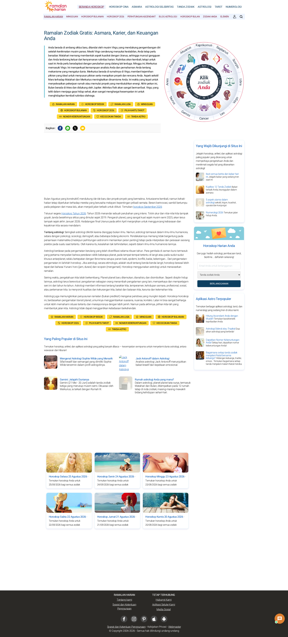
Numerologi (234, 7)
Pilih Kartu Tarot (134, 110)
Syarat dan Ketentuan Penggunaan (124, 607)
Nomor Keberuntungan (76, 116)
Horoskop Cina (118, 7)
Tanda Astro (138, 116)
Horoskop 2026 (115, 16)
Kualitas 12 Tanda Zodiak (221, 189)
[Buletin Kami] (235, 17)
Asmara (137, 7)
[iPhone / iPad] (154, 619)
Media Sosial (163, 609)
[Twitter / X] (75, 128)
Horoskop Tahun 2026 (73, 213)
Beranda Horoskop (91, 7)
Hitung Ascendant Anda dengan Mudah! (222, 318)
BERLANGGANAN (219, 283)
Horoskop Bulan (190, 16)
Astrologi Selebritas (159, 7)
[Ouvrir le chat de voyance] (279, 618)
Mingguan (72, 16)
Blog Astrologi (168, 16)
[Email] (82, 128)
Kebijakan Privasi (157, 627)
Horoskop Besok (94, 104)
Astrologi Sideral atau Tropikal (223, 330)
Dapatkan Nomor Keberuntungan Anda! (222, 342)
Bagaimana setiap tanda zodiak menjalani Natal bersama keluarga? (224, 358)
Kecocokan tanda (110, 116)
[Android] (164, 619)
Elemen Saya (227, 16)
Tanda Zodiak (185, 7)
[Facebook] (60, 128)
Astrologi (204, 7)
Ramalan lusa (122, 104)
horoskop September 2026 (147, 207)
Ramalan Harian (53, 16)
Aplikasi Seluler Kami (163, 605)
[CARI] (241, 17)
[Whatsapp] (67, 128)
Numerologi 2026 (222, 214)
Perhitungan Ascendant (142, 16)
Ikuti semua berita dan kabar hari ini (222, 176)
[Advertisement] (117, 168)
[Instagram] (134, 619)
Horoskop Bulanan (92, 16)
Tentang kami (124, 600)
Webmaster (174, 627)
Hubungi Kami (164, 600)
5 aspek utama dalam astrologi (221, 202)
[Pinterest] (144, 619)
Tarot (218, 7)
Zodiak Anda (210, 16)
